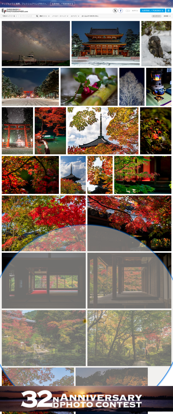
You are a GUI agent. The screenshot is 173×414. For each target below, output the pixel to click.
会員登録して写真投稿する (62, 4)
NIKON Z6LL (94, 16)
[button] (168, 10)
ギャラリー (156, 16)
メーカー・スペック (59, 16)
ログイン (135, 11)
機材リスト (44, 16)
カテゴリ (74, 16)
